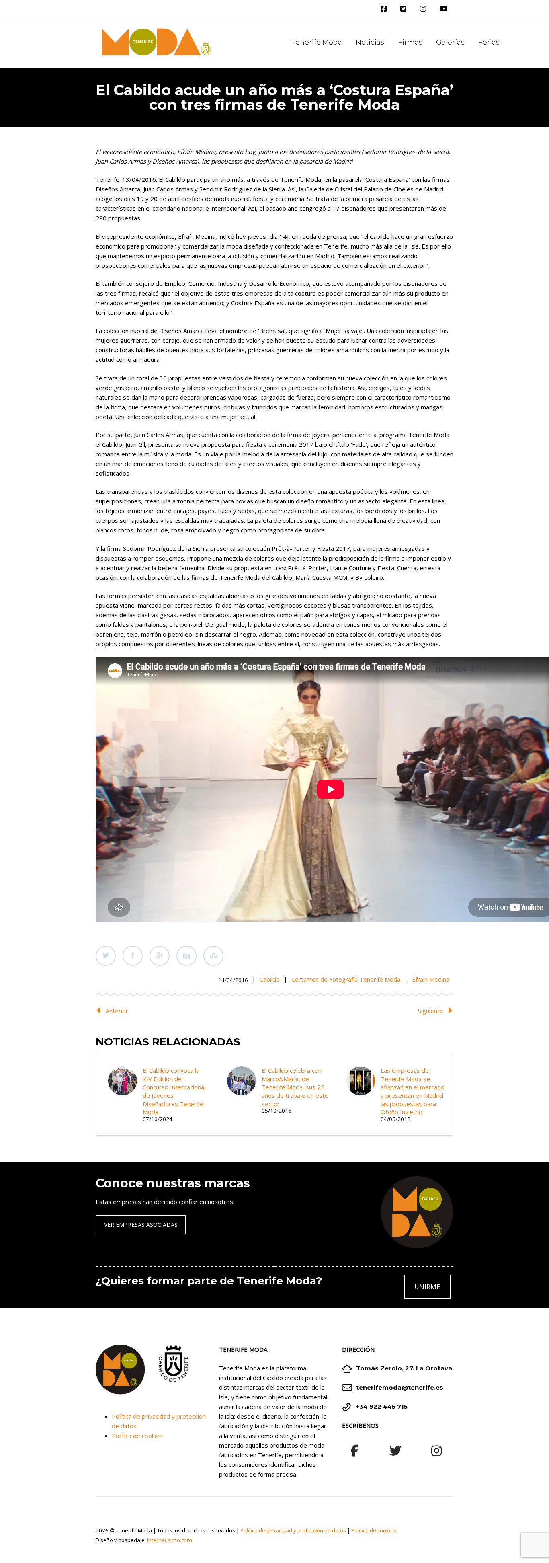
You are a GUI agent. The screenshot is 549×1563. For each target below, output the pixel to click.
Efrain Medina (430, 979)
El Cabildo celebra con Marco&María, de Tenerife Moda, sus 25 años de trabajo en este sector (295, 1087)
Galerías (450, 42)
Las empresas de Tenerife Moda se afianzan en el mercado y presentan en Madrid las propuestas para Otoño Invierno (413, 1091)
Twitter (106, 956)
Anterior (117, 1010)
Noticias (370, 42)
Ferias (489, 42)
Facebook (133, 956)
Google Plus (160, 956)
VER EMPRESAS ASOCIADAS (141, 1224)
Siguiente (430, 1010)
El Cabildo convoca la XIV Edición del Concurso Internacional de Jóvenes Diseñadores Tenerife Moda (174, 1091)
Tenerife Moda (317, 42)
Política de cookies (137, 1436)
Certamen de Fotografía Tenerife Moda (345, 979)
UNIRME (427, 1286)
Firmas (410, 42)
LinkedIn (186, 956)
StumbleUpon (213, 956)
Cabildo (270, 979)
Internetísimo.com (169, 1540)
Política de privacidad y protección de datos (293, 1530)
